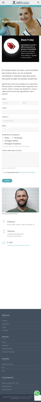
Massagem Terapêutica (8, 352)
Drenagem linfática (11, 141)
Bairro (4, 126)
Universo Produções (25, 398)
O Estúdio (4, 320)
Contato (4, 327)
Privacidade (5, 330)
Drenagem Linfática (7, 348)
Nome (4, 99)
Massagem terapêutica (13, 144)
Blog (3, 367)
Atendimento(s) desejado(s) (11, 135)
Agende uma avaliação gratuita (20, 6)
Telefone (5, 117)
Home (3, 18)
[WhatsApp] (37, 396)
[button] (38, 2)
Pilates (7, 138)
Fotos (3, 370)
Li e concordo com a (12, 172)
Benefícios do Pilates (7, 364)
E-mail (4, 108)
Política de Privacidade (27, 172)
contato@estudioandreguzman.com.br (18, 245)
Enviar (7, 181)
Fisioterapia (18, 138)
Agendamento (5, 324)
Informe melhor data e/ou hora (11, 150)
